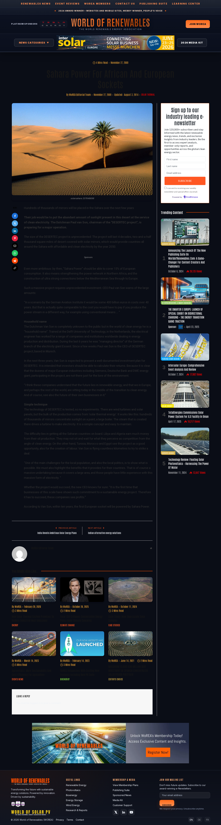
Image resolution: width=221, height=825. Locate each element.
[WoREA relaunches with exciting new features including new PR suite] (82, 643)
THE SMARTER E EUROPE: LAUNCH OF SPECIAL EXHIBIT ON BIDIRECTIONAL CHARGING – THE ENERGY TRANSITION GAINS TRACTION (186, 315)
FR (207, 819)
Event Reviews (67, 3)
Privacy (60, 819)
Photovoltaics (73, 790)
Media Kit (118, 800)
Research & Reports (76, 810)
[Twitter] (15, 223)
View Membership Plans (125, 785)
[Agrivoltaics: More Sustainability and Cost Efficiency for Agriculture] (34, 643)
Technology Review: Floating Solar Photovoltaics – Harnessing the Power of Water (188, 463)
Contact (80, 819)
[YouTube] (131, 812)
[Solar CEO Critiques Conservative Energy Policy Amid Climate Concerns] (82, 589)
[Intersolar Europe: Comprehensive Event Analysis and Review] (185, 347)
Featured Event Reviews (170, 359)
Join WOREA (197, 24)
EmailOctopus (192, 197)
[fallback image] (110, 743)
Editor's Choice (115, 679)
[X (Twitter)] (116, 812)
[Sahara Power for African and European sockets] (82, 149)
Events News (17, 679)
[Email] (15, 246)
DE (199, 819)
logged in (35, 703)
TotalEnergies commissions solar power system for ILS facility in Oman (188, 414)
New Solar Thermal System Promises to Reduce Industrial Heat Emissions (33, 618)
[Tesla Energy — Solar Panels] (53, 24)
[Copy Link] (15, 268)
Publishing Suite (153, 3)
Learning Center (186, 3)
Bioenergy (65, 679)
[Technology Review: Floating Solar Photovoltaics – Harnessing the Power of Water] (185, 441)
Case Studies (114, 625)
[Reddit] (15, 261)
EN (191, 819)
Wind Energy (73, 805)
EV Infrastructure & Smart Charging (176, 303)
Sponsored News (122, 795)
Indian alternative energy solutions (104, 532)
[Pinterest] (15, 238)
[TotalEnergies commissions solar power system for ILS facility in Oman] (185, 394)
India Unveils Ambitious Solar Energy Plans (57, 532)
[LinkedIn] (15, 231)
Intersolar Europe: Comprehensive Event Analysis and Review (186, 367)
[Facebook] (15, 216)
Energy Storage (74, 800)
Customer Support (122, 805)
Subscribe (167, 805)
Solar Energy (167, 406)
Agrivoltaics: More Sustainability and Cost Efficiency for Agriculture (31, 672)
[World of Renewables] (18, 804)
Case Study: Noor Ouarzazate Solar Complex (126, 618)
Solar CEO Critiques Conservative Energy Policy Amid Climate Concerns (81, 618)
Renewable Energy (76, 785)
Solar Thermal (148, 94)
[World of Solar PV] (30, 813)
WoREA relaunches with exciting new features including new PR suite (79, 672)
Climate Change (67, 625)
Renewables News (36, 3)
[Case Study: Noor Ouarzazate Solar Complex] (130, 589)
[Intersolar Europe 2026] (115, 42)
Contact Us (125, 3)
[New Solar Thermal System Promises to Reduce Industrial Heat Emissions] (34, 589)
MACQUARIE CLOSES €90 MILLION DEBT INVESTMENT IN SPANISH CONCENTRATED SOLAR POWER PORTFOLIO (128, 670)
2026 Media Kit (192, 42)
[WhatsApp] (15, 253)
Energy (15, 625)
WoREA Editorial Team (80, 94)
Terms (69, 819)
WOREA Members (97, 3)
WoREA (18, 606)
